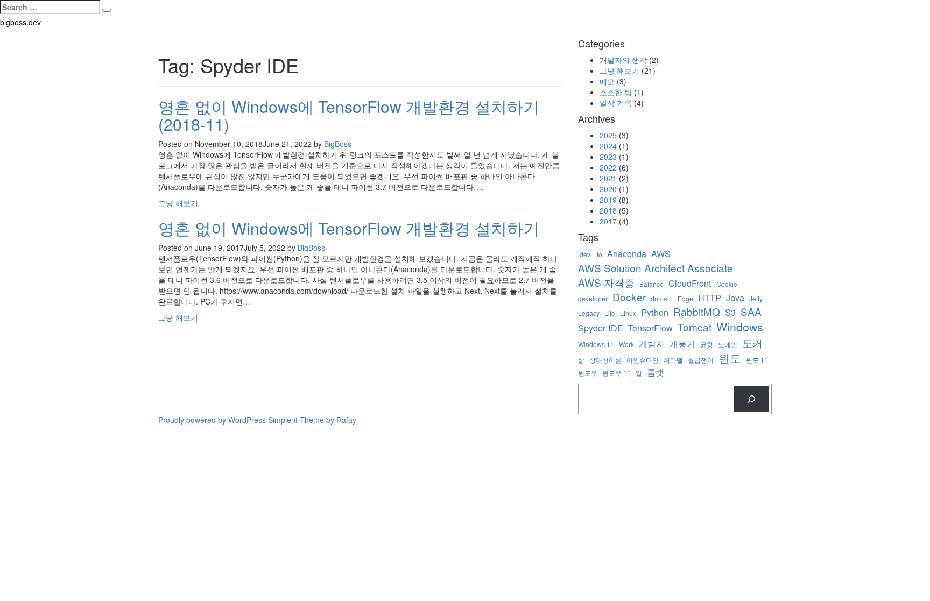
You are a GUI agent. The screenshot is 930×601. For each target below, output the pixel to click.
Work (626, 344)
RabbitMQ (696, 311)
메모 (607, 81)
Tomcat (694, 327)
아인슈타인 (642, 359)
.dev (584, 254)
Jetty (756, 298)
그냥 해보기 (178, 202)
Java (735, 298)
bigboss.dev (20, 22)
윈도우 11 (616, 372)
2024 (608, 145)
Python (654, 312)
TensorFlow (650, 328)
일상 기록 (616, 102)
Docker (629, 296)
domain (662, 298)
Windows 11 (596, 344)
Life (609, 312)
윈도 (729, 358)
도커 (752, 342)
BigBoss (337, 143)
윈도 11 (757, 359)
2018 (608, 210)
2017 (608, 221)
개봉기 (682, 343)
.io (598, 254)
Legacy (589, 312)
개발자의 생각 (623, 59)
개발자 (652, 343)
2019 (608, 199)
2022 (608, 167)
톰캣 (655, 372)
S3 (730, 312)
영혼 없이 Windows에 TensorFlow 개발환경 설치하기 (348, 227)
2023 (608, 156)
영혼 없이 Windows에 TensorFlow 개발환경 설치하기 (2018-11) (348, 115)
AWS (661, 254)
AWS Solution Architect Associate (655, 267)
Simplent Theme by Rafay (312, 419)
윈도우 (587, 372)
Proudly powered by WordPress (212, 419)
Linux (628, 312)
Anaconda (626, 254)
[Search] (751, 399)
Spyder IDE (600, 328)
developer (593, 298)
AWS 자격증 (606, 282)
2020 (608, 188)
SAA (751, 311)
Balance (651, 283)
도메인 (727, 344)
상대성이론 (605, 359)
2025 (608, 135)
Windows (739, 327)
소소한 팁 (616, 92)
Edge (685, 298)
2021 (608, 178)
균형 (706, 344)
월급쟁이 (701, 359)
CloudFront (689, 283)
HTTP (709, 298)
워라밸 (673, 359)
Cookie (726, 283)
